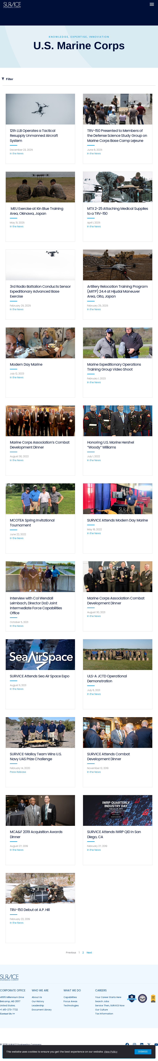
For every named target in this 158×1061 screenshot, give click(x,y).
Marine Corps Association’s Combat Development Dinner (39, 445)
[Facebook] (127, 1044)
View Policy (110, 1051)
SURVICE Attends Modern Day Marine (117, 520)
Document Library (42, 1009)
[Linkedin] (141, 1044)
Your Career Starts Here (108, 997)
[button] (79, 79)
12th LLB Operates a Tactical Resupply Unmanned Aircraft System (34, 135)
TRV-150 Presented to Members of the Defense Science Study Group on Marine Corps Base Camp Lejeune (117, 135)
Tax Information (104, 1013)
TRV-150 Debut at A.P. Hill (30, 909)
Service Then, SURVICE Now (110, 1005)
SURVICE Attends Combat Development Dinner (108, 756)
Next (89, 952)
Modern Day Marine (26, 364)
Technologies (71, 1005)
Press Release (18, 772)
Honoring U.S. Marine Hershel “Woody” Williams (110, 445)
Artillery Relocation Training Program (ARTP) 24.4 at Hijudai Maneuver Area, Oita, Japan (117, 291)
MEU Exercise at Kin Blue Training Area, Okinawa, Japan (36, 211)
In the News (16, 153)
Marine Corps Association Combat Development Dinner (115, 601)
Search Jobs (102, 1001)
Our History (38, 1001)
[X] (149, 1044)
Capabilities (70, 997)
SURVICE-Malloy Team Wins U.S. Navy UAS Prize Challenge (36, 756)
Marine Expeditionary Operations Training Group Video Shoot (114, 367)
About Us (37, 997)
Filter (9, 79)
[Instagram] (134, 1044)
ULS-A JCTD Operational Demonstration (107, 679)
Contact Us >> (7, 1013)
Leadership (38, 1005)
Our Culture (101, 1009)
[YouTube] (156, 1044)
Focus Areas (70, 1001)
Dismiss (143, 1051)
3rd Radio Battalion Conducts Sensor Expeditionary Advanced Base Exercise (40, 291)
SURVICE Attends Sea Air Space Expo (39, 676)
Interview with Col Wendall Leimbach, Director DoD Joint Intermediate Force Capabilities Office (36, 606)
